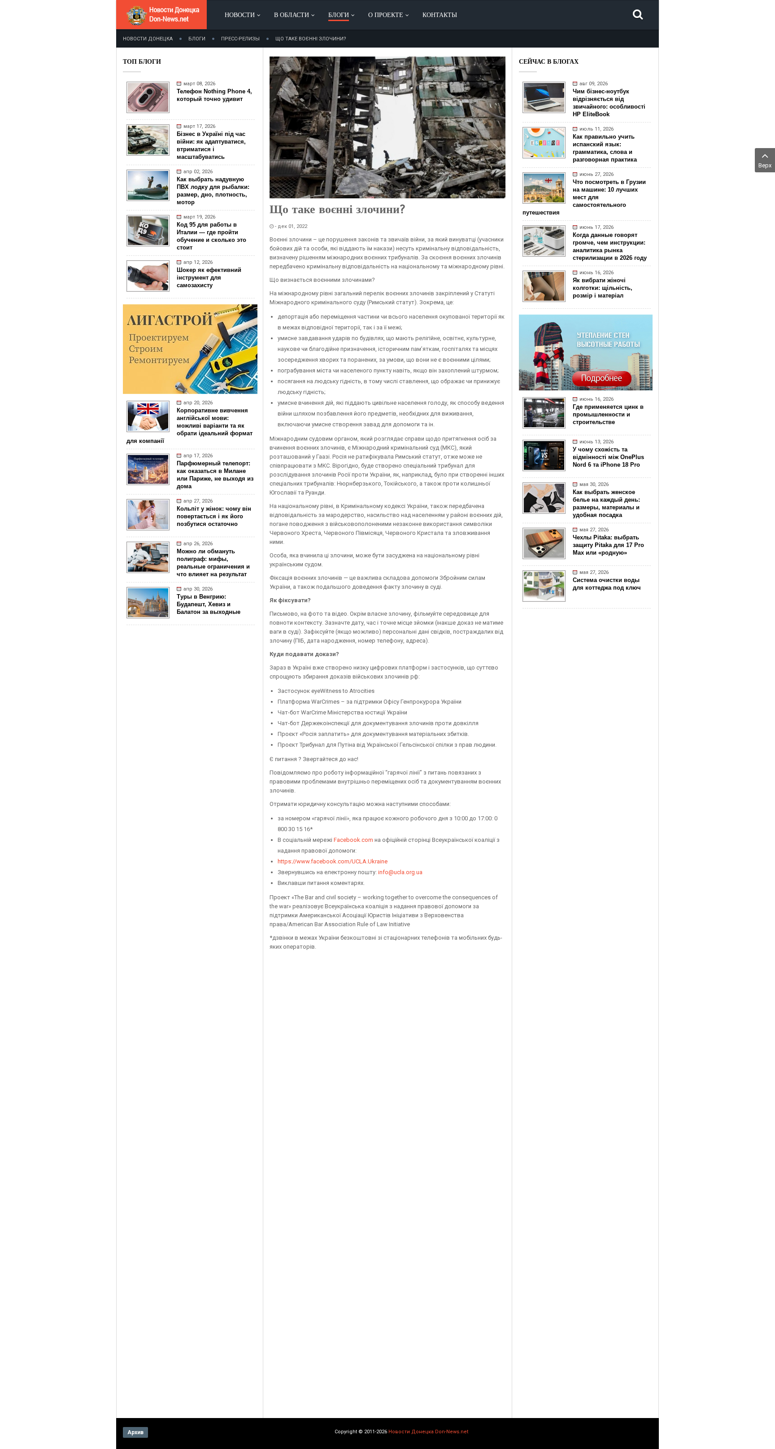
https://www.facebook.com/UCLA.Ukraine (333, 861)
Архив (135, 1432)
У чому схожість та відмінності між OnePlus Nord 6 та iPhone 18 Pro (608, 457)
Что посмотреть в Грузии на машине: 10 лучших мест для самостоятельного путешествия (584, 197)
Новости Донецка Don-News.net (428, 1432)
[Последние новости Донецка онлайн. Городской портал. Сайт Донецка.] (162, 22)
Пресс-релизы (240, 39)
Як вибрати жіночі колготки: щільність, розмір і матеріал (602, 288)
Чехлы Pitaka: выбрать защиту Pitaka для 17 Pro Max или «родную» (608, 545)
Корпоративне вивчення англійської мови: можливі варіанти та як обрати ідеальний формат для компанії (189, 425)
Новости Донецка (148, 39)
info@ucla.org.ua (400, 872)
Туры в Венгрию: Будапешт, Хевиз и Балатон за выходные (208, 604)
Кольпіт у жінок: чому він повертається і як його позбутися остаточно (214, 516)
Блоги (196, 39)
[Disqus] (388, 1068)
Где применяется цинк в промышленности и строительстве (608, 414)
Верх (764, 165)
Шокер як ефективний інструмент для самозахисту (209, 278)
